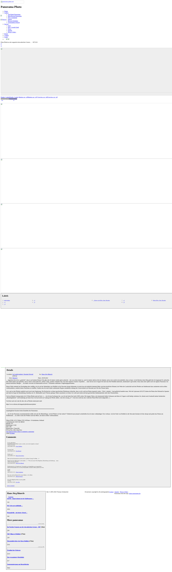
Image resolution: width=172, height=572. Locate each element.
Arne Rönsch (18, 451)
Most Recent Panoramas (15, 16)
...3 (34, 300)
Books (6, 34)
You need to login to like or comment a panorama (20, 431)
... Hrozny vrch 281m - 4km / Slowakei (101, 300)
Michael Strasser (19, 476)
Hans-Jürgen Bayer (20, 455)
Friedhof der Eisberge (14, 550)
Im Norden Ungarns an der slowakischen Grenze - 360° (24, 527)
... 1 (4, 302)
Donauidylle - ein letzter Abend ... (17, 512)
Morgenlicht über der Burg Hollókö (18, 541)
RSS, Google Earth (13, 27)
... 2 (4, 304)
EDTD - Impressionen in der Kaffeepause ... (20, 498)
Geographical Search (14, 22)
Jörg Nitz (18, 482)
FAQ (9, 26)
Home (6, 11)
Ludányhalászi (7, 300)
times (12, 433)
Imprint (10, 30)
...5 (124, 300)
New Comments (12, 17)
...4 (34, 302)
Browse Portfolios (13, 21)
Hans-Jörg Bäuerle (20, 463)
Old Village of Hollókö (14, 534)
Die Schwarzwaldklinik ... (15, 505)
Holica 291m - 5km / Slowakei (159, 300)
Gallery (6, 13)
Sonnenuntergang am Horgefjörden (18, 564)
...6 (124, 302)
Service (6, 24)
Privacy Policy (12, 32)
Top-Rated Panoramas (14, 14)
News (9, 29)
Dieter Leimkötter (19, 472)
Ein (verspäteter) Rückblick (15, 557)
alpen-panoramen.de (134, 493)
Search (10, 19)
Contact (6, 35)
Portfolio (10, 497)
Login (6, 37)
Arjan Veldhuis (19, 446)
